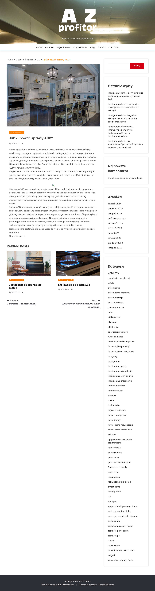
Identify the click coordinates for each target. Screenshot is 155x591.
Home (39, 47)
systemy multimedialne (119, 511)
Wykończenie (63, 47)
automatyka (114, 287)
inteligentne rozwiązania (120, 375)
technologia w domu (118, 530)
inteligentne (114, 361)
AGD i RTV (113, 273)
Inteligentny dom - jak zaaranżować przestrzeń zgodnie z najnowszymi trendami (125, 144)
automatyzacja (115, 297)
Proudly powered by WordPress (57, 584)
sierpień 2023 (115, 228)
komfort (112, 395)
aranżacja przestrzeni (119, 278)
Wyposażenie (80, 47)
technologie (114, 535)
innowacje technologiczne (121, 341)
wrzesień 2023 (115, 223)
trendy (111, 540)
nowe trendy (114, 419)
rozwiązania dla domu (119, 481)
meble (111, 400)
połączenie (113, 457)
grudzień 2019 (115, 242)
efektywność (114, 317)
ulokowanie (114, 545)
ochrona (112, 434)
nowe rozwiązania (117, 415)
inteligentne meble (117, 366)
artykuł (111, 282)
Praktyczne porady (16, 133)
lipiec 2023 (113, 233)
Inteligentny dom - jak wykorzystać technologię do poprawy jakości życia (125, 95)
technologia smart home (120, 526)
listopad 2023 (115, 213)
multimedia (114, 405)
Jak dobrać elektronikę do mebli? (25, 286)
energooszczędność (118, 331)
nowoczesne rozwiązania (120, 424)
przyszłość (113, 472)
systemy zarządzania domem (122, 516)
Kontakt (101, 47)
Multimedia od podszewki (74, 285)
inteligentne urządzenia (120, 380)
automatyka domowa (119, 292)
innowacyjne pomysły (118, 346)
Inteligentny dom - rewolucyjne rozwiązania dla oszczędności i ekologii (123, 107)
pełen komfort (115, 452)
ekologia (112, 322)
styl (109, 496)
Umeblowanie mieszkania (121, 550)
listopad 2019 (115, 247)
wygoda (112, 555)
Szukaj (137, 66)
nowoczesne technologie (120, 429)
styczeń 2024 (114, 203)
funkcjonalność (115, 336)
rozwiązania (114, 477)
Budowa (49, 47)
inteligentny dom (116, 385)
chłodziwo (113, 47)
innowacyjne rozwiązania (121, 351)
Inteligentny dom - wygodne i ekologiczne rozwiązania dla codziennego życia (122, 118)
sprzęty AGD (114, 491)
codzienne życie (116, 307)
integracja (113, 356)
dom (110, 312)
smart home (114, 486)
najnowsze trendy (117, 410)
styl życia (112, 501)
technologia (114, 521)
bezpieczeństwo (116, 302)
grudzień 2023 (115, 208)
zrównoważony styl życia (120, 560)
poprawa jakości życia (119, 462)
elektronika (113, 327)
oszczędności (114, 447)
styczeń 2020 (114, 237)
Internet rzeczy (115, 390)
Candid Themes (106, 584)
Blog (92, 47)
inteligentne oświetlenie (120, 371)
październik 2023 (117, 218)
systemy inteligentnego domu (122, 506)
